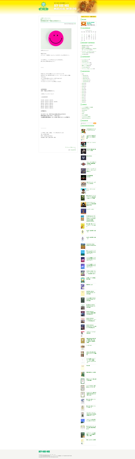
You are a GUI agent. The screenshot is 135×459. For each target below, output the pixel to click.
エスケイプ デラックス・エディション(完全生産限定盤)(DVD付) (91, 204)
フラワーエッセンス (86, 62)
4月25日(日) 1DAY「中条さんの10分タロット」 (51, 20)
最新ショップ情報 (85, 65)
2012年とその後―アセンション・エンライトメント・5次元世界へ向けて (91, 272)
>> (91, 30)
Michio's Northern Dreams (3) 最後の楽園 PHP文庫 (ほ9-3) (90, 313)
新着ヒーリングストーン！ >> (45, 19)
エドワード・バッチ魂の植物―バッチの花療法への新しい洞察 (91, 434)
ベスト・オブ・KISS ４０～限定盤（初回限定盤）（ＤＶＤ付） (91, 163)
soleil (83, 113)
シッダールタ (89, 345)
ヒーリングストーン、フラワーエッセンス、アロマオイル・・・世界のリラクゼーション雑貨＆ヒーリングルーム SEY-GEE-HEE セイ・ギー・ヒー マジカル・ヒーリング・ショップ (43, 7)
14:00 (75, 23)
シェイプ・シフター (90, 209)
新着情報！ (84, 47)
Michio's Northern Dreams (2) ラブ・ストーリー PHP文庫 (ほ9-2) (91, 319)
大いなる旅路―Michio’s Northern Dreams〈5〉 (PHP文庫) (91, 299)
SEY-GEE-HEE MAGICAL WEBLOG (72, 7)
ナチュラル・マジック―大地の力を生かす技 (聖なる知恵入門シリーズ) (91, 414)
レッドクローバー (85, 59)
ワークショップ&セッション (70, 147)
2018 (83, 86)
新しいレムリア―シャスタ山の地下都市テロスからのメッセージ (91, 252)
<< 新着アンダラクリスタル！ (45, 18)
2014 (83, 92)
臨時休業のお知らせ (86, 45)
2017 (83, 88)
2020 (83, 83)
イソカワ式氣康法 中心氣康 (87, 107)
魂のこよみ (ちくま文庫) (91, 439)
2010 (83, 98)
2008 (83, 102)
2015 (83, 91)
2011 (83, 97)
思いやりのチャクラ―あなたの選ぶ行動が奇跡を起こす (91, 427)
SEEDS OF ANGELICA (86, 118)
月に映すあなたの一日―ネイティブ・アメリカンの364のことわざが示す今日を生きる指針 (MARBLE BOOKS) (91, 219)
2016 (83, 89)
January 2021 (85, 81)
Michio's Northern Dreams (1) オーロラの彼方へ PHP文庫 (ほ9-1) (91, 326)
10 (84, 36)
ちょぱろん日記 (85, 67)
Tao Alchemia (84, 110)
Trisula (83, 111)
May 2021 (85, 75)
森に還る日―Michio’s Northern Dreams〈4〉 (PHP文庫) (91, 306)
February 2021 (86, 80)
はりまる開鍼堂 (85, 115)
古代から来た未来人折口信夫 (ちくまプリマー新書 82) (91, 353)
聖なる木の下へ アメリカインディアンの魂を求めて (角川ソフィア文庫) (91, 197)
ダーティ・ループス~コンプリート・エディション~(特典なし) (91, 170)
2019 (83, 84)
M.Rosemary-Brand (85, 108)
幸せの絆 (88, 365)
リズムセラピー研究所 (86, 116)
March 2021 (85, 78)
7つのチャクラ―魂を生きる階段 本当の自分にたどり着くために (91, 394)
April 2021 (85, 77)
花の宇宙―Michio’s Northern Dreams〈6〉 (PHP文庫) (91, 292)
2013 (83, 94)
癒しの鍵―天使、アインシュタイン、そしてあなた (91, 225)
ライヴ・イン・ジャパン (91, 142)
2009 (83, 100)
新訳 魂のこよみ (89, 284)
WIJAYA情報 (84, 61)
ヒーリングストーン (86, 64)
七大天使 (83, 54)
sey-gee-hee (73, 149)
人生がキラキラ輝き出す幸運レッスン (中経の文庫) (91, 137)
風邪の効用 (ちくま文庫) (91, 372)
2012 (83, 95)
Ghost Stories (89, 156)
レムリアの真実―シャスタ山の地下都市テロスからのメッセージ (91, 265)
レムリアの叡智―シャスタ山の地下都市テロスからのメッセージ (91, 259)
